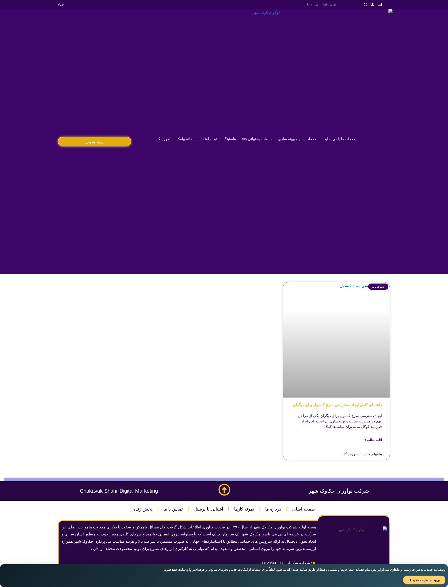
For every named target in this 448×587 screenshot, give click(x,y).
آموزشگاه (163, 139)
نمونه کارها (244, 509)
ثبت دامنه (210, 139)
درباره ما (312, 4)
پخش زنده (142, 509)
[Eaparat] (351, 4)
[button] (94, 141)
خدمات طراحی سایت (339, 139)
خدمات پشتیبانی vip (257, 139)
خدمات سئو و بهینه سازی (297, 139)
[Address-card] (380, 4)
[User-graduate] (372, 4)
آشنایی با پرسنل (208, 509)
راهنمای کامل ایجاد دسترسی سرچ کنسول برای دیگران (337, 404)
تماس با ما (173, 509)
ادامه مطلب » (373, 440)
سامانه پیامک (187, 139)
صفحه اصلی (303, 509)
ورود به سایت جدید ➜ (424, 580)
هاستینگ (229, 139)
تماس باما (329, 4)
